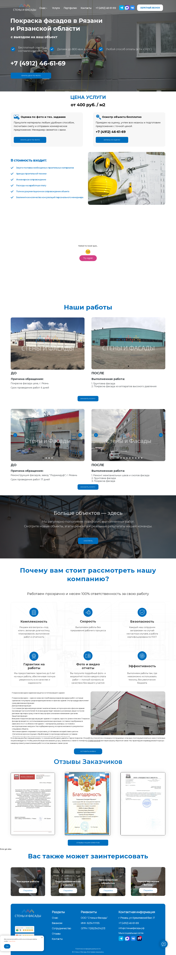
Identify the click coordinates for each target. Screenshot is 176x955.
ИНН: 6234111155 (90, 923)
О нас (42, 8)
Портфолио (70, 8)
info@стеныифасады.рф (131, 928)
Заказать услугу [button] (87, 399)
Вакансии (57, 923)
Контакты (86, 8)
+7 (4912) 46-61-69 (106, 8)
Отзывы (56, 933)
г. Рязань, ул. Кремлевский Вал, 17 (137, 917)
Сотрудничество (61, 928)
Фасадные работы (28, 881)
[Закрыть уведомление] (42, 937)
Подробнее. (11, 941)
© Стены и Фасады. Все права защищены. (88, 952)
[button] (150, 8)
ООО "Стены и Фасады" (94, 917)
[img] (24, 7)
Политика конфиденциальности (88, 949)
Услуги (56, 8)
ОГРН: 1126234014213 (93, 928)
